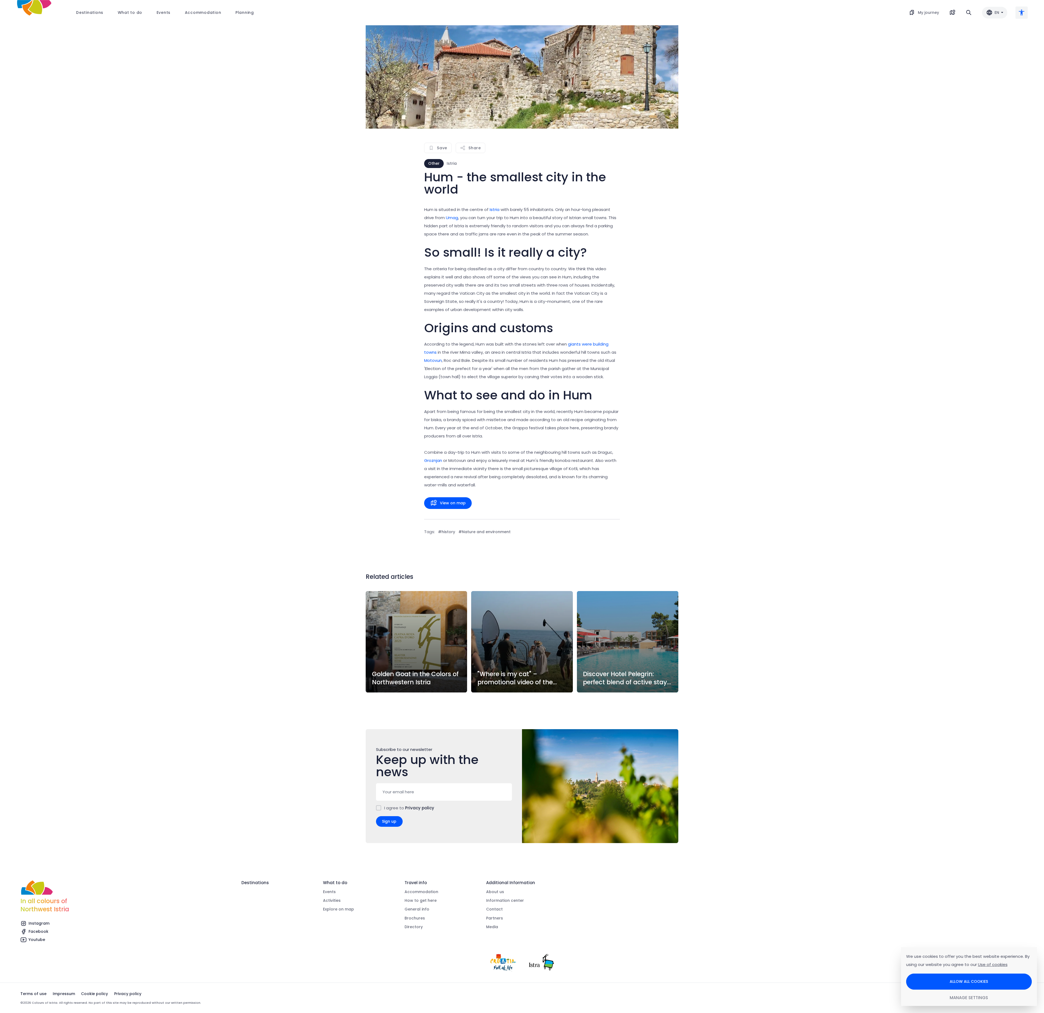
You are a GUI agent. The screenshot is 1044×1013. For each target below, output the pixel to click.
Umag (452, 217)
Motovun (433, 360)
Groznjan (433, 460)
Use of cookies (993, 964)
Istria (494, 209)
